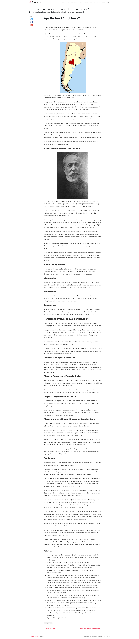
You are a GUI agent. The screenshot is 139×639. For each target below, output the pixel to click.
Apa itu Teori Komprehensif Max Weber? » (91, 628)
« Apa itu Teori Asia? (49, 628)
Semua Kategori (106, 2)
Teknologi (92, 2)
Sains (63, 2)
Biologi (81, 2)
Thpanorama (36, 2)
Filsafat (98, 2)
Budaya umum (74, 2)
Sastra (86, 2)
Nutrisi (67, 2)
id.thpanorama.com (34, 636)
